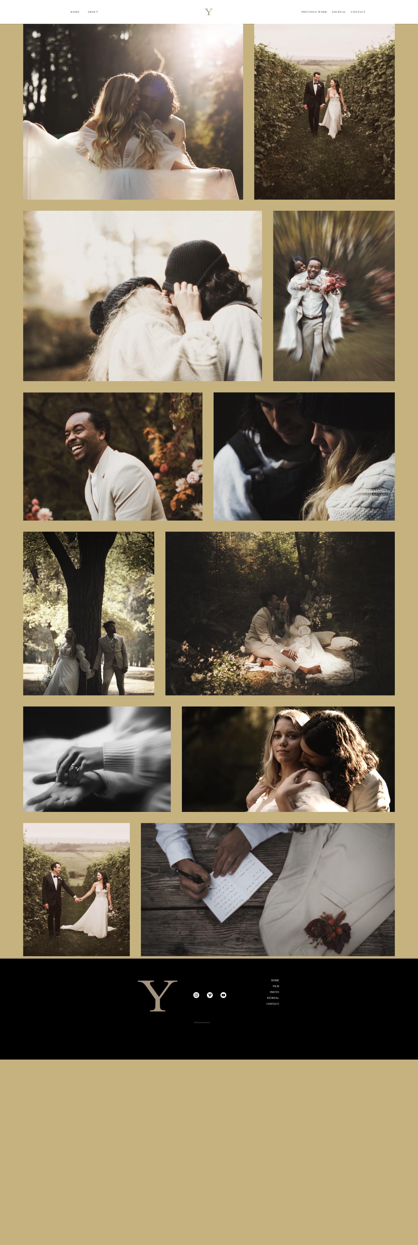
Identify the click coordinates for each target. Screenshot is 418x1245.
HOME (275, 980)
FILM (276, 986)
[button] (314, 12)
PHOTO (274, 992)
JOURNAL (273, 998)
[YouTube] (223, 995)
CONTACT (272, 1003)
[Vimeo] (210, 995)
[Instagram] (196, 995)
